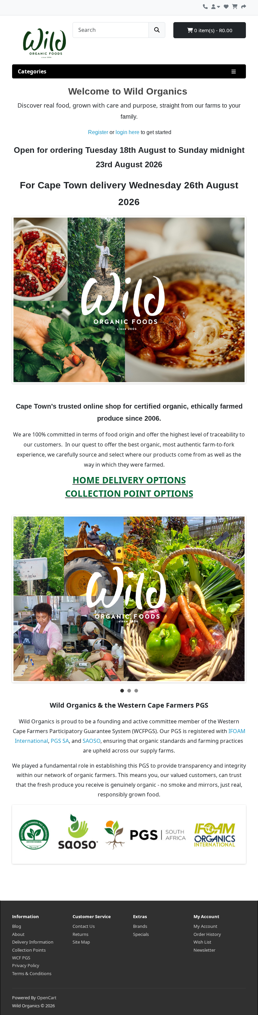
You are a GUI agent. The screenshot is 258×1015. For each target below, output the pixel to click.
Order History (207, 934)
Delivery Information (32, 942)
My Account (205, 926)
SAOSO (91, 740)
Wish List (202, 942)
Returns (80, 934)
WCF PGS (21, 958)
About (18, 934)
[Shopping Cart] (235, 5)
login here (128, 132)
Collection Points (29, 950)
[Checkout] (243, 5)
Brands (140, 926)
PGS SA (60, 740)
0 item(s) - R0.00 (212, 30)
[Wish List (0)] (226, 5)
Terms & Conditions (31, 973)
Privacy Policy (25, 965)
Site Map (81, 942)
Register (98, 132)
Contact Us (84, 926)
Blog (16, 926)
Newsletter (204, 950)
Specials (141, 934)
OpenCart (46, 998)
